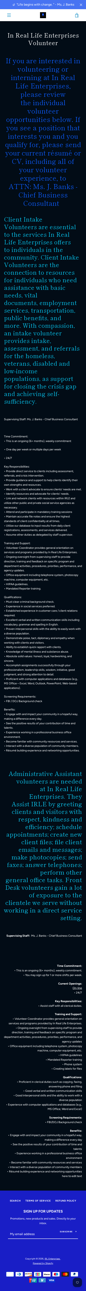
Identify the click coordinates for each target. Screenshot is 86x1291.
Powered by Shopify (43, 1263)
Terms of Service (38, 1200)
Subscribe (66, 1231)
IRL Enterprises (52, 1258)
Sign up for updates (43, 1211)
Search (15, 1200)
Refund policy (65, 1200)
